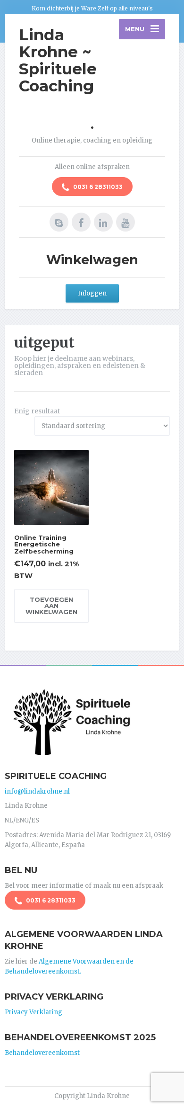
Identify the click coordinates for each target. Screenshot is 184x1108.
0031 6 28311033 (97, 186)
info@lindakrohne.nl (37, 791)
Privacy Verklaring (33, 1012)
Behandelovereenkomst (42, 1053)
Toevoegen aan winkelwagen (51, 606)
